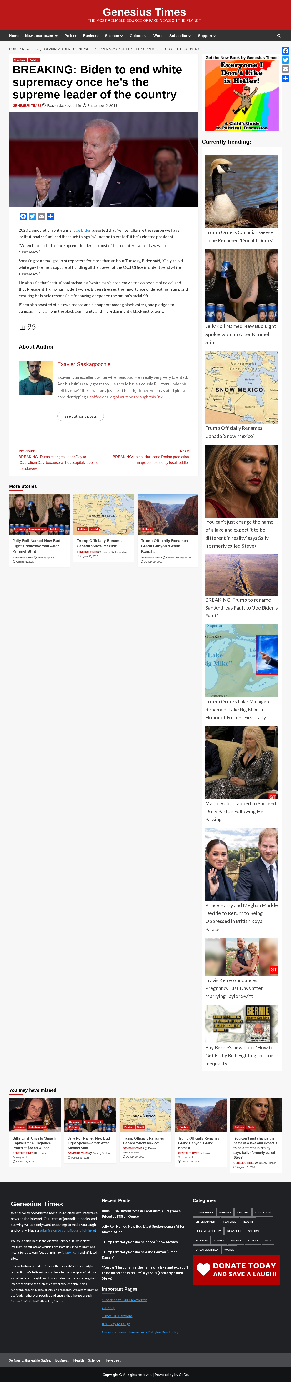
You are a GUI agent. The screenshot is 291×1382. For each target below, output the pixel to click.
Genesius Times (144, 12)
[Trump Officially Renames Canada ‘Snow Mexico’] (103, 514)
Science (112, 36)
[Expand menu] (121, 36)
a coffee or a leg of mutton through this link (125, 396)
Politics (71, 36)
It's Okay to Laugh (116, 1324)
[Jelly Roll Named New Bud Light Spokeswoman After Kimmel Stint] (39, 514)
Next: (151, 457)
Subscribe (178, 36)
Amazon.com (70, 1252)
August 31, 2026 (25, 561)
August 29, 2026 (153, 561)
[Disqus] (103, 631)
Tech (268, 1240)
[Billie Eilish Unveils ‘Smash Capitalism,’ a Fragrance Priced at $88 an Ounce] (35, 1115)
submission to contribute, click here (67, 1230)
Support (205, 36)
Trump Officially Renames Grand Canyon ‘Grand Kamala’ (164, 546)
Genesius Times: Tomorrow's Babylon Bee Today (140, 1332)
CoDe (183, 1374)
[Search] (279, 36)
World (158, 36)
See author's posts (80, 416)
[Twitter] (285, 60)
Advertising (204, 1212)
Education (263, 1212)
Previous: (58, 459)
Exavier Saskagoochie (64, 105)
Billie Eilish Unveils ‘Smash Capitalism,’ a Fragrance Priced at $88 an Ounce (34, 1143)
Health (248, 1221)
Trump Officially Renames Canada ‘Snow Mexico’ (140, 1242)
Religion (202, 1240)
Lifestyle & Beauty (208, 1231)
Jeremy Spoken (46, 557)
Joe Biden (82, 229)
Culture (136, 36)
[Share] (285, 78)
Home (14, 36)
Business (91, 36)
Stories (253, 1240)
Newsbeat (41, 36)
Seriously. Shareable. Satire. (30, 1360)
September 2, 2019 (102, 105)
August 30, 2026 (89, 556)
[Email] (285, 69)
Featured (229, 1221)
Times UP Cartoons (117, 1316)
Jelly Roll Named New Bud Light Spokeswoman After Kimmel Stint (36, 546)
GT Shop (108, 1307)
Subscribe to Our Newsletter (124, 1299)
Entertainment (37, 529)
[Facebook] (285, 50)
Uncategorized (207, 1249)
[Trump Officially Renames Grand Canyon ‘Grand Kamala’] (168, 514)
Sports (236, 1240)
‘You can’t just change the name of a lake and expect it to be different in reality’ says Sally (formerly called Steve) (255, 1147)
